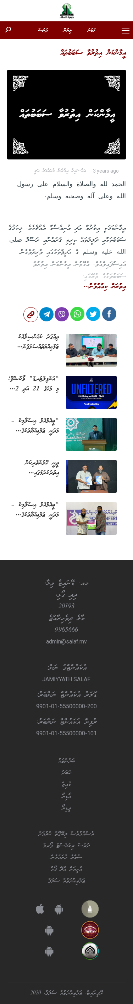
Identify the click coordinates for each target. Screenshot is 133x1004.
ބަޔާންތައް (66, 761)
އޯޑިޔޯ (66, 796)
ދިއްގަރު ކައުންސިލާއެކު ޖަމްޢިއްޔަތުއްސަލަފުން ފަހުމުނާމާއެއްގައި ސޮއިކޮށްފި (35, 342)
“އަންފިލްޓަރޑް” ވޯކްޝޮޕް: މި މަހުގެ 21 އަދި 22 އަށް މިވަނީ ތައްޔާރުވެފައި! (33, 384)
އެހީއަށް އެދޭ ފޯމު (66, 869)
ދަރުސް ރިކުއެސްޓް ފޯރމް (66, 846)
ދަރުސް (43, 30)
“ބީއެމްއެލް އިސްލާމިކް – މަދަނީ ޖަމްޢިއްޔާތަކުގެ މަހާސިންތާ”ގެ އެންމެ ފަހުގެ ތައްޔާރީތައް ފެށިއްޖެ (34, 510)
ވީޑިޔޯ (66, 808)
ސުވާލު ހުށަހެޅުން (66, 857)
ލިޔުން (67, 30)
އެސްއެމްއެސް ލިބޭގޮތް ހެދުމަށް (66, 834)
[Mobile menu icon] (125, 31)
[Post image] (91, 350)
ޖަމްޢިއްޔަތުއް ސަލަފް (66, 881)
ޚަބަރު (91, 30)
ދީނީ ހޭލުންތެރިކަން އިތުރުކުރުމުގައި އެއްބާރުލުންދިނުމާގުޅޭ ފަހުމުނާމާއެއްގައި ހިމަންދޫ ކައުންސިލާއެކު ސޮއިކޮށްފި (35, 468)
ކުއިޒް (66, 784)
